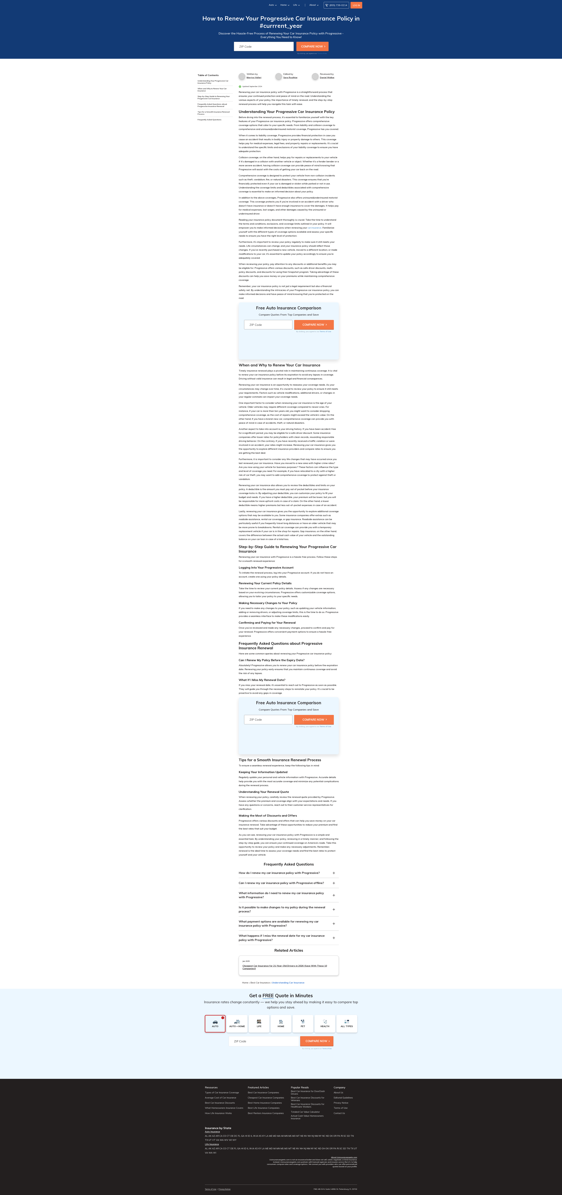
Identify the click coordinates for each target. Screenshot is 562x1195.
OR (335, 1136)
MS (290, 1136)
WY (234, 1140)
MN (286, 1136)
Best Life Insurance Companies (264, 1108)
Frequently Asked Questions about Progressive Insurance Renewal (212, 105)
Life (295, 4)
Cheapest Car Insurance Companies (266, 1097)
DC (235, 1136)
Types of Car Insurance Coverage (222, 1092)
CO (224, 1136)
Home (283, 4)
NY (320, 1136)
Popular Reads (300, 1087)
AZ (213, 1136)
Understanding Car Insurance (288, 982)
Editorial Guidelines (343, 1097)
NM (316, 1136)
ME (270, 1136)
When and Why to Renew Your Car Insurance (212, 89)
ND (327, 1136)
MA (279, 1136)
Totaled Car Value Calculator (305, 1112)
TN (352, 1136)
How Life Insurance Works (218, 1113)
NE (301, 1136)
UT (210, 1140)
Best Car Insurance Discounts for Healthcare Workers (307, 1105)
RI (342, 1136)
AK (209, 1136)
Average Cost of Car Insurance (220, 1097)
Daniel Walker (327, 77)
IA (257, 1136)
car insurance (314, 227)
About (312, 4)
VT (213, 1140)
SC (344, 1136)
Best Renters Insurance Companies (266, 1113)
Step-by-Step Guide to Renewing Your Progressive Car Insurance (214, 97)
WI (230, 1140)
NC (323, 1136)
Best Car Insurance (260, 982)
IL (252, 1136)
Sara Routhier (290, 77)
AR (217, 1136)
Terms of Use (322, 53)
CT (228, 1136)
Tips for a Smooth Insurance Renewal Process (214, 113)
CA (220, 1136)
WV (226, 1140)
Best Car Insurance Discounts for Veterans (307, 1099)
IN (254, 1136)
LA (266, 1136)
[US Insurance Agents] (213, 4)
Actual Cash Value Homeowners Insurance (307, 1117)
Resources (211, 1087)
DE (231, 1136)
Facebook (207, 1181)
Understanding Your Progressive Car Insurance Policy (213, 82)
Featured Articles (258, 1087)
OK (331, 1136)
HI (246, 1136)
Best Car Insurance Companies (263, 1092)
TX (206, 1140)
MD (274, 1136)
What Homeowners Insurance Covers (224, 1108)
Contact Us (339, 1113)
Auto (271, 4)
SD (348, 1136)
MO (294, 1136)
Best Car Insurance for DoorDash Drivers (308, 1092)
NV (305, 1136)
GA (242, 1136)
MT (298, 1136)
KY (263, 1136)
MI (282, 1136)
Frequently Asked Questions (209, 120)
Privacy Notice (341, 1103)
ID (249, 1136)
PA (338, 1136)
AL (206, 1136)
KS (260, 1136)
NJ (313, 1136)
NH (309, 1136)
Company (339, 1087)
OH (323, 1148)
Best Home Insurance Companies (265, 1103)
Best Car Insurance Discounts (220, 1103)
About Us (338, 1092)
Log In (356, 5)
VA (217, 1140)
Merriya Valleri (254, 77)
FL (239, 1136)
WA (222, 1140)
